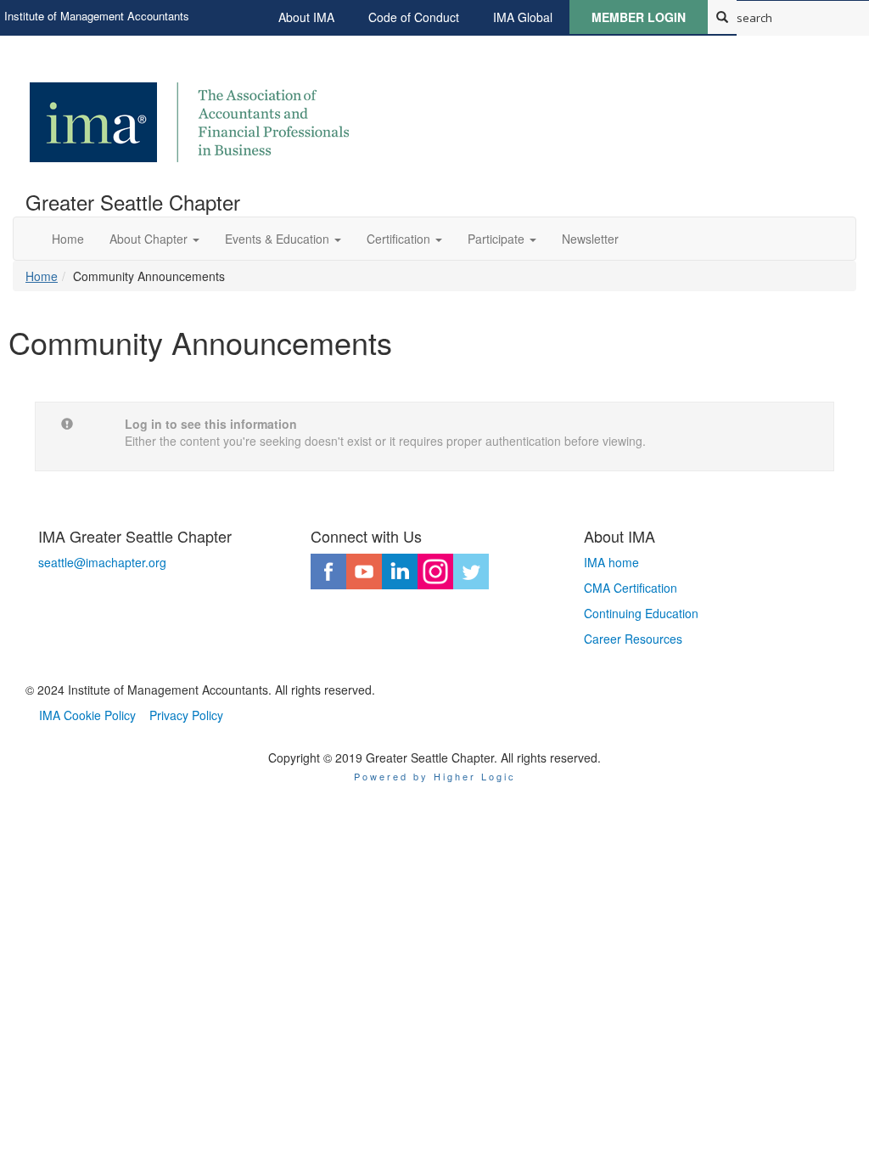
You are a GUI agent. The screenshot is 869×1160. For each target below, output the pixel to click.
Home (41, 275)
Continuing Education (641, 613)
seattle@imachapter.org (102, 562)
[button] (154, 238)
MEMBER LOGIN (638, 16)
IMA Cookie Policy (87, 715)
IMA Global (522, 16)
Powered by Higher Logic (435, 776)
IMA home (611, 562)
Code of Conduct (413, 16)
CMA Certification (630, 587)
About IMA (306, 16)
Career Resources (633, 638)
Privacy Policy (186, 715)
